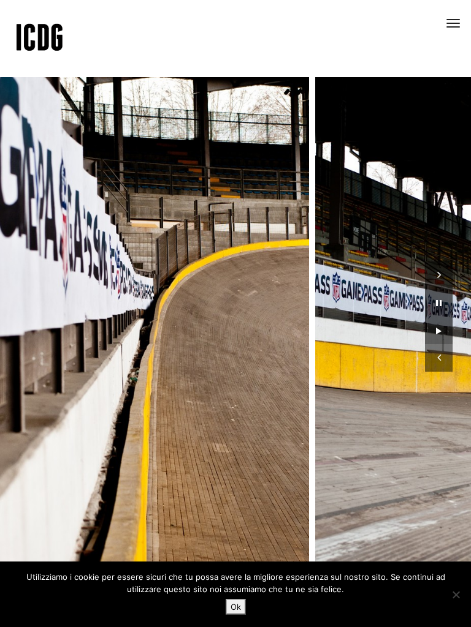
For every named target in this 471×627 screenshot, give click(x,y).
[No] (456, 594)
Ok (236, 607)
